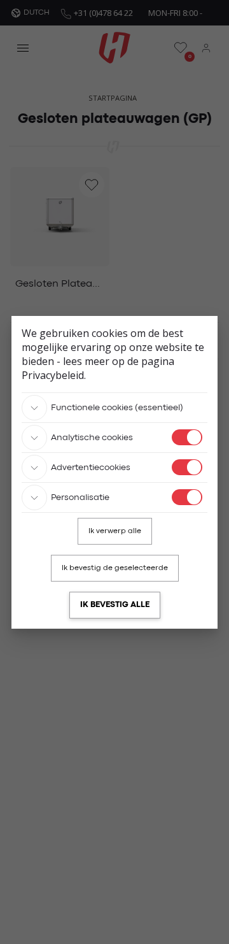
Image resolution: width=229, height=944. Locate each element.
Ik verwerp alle (114, 531)
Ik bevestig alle (114, 604)
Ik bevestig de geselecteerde (115, 568)
